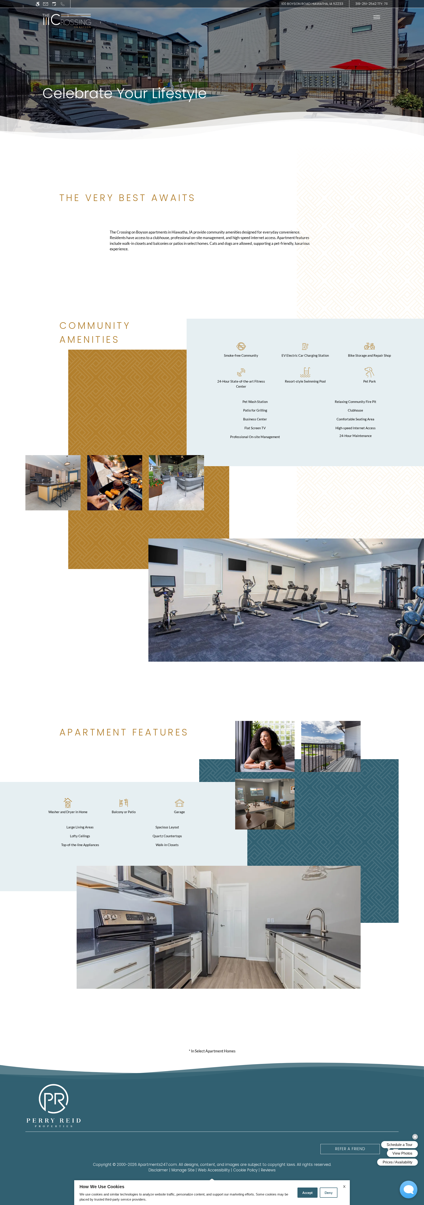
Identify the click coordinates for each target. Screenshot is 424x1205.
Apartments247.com (157, 1164)
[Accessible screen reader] (38, 4)
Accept (307, 1193)
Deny (329, 1193)
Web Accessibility (214, 1170)
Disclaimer (158, 1170)
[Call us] (63, 4)
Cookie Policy (245, 1170)
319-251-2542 (371, 3)
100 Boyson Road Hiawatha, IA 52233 (312, 3)
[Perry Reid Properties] (53, 1105)
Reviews (268, 1170)
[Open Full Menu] (377, 17)
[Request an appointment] (54, 4)
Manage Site (183, 1170)
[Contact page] (46, 4)
